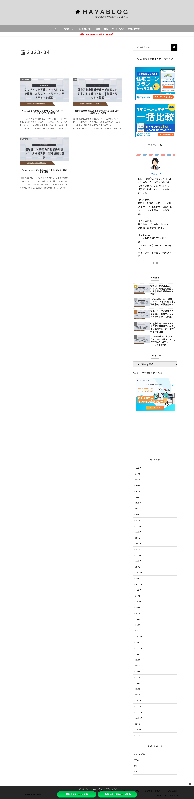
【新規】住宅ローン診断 (75, 794)
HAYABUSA (155, 174)
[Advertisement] (71, 66)
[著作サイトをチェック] (153, 262)
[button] (174, 47)
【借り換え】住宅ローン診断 (116, 794)
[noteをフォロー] (157, 262)
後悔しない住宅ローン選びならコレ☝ (97, 34)
